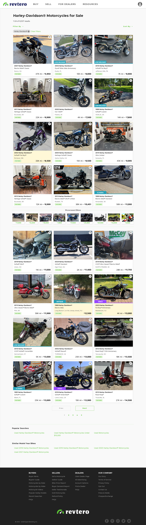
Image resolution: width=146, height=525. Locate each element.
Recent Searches (35, 496)
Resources (90, 4)
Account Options (81, 483)
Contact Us (102, 490)
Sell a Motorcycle (58, 476)
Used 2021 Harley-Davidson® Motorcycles (31, 452)
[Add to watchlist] (49, 37)
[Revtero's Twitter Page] (123, 521)
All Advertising (80, 480)
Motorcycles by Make (37, 486)
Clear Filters (36, 31)
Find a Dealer (80, 486)
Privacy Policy (103, 483)
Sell (48, 4)
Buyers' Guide (34, 480)
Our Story (102, 476)
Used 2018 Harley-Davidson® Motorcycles (31, 448)
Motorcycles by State (37, 483)
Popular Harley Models (37, 493)
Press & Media (103, 493)
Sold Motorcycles (58, 493)
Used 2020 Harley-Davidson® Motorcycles (111, 448)
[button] (20, 31)
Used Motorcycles (101, 433)
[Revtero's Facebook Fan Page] (107, 521)
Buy (35, 4)
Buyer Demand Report (60, 486)
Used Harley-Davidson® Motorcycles (29, 433)
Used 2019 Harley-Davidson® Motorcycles (71, 448)
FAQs (31, 499)
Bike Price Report (59, 483)
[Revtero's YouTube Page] (129, 521)
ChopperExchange (105, 496)
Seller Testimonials (59, 490)
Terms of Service (104, 480)
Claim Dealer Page (82, 476)
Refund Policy (57, 496)
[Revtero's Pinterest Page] (112, 521)
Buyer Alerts (33, 476)
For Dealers (67, 4)
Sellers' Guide (57, 480)
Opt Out (101, 486)
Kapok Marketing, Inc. (31, 522)
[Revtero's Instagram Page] (118, 521)
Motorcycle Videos (36, 490)
